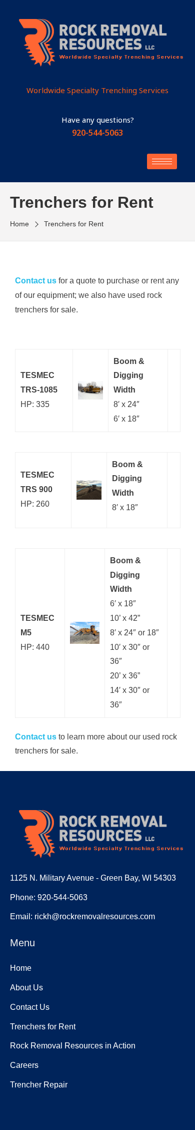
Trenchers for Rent (43, 1026)
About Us (26, 987)
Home (21, 968)
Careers (24, 1065)
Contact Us (30, 1007)
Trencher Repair (39, 1084)
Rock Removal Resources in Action (73, 1045)
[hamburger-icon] (162, 161)
